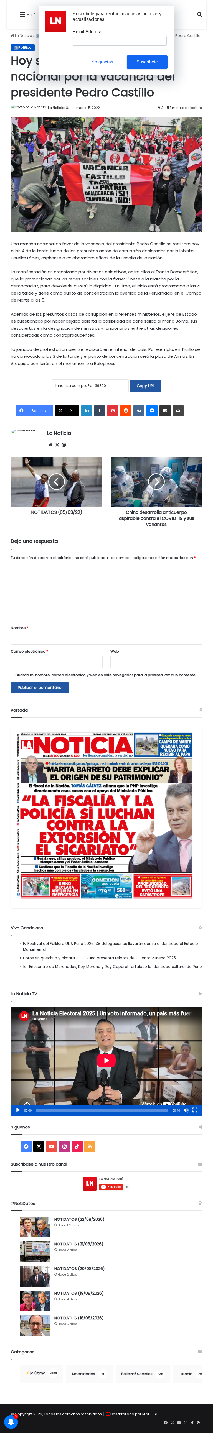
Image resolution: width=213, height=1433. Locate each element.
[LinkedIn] (86, 410)
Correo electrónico (29, 651)
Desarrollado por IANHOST (134, 1414)
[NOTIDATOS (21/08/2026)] (35, 1251)
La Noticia (23, 35)
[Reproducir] (18, 1110)
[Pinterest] (112, 410)
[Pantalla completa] (195, 1110)
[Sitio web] (50, 445)
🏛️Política (23, 47)
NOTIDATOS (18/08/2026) (79, 1318)
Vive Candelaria (27, 928)
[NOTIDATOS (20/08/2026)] (35, 1276)
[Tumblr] (99, 410)
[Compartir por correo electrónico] (165, 410)
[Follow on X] (67, 107)
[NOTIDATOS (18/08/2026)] (35, 1325)
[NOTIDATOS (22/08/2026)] (35, 1227)
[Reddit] (125, 410)
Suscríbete (147, 62)
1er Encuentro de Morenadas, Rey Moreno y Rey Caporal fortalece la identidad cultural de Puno (112, 966)
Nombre (19, 627)
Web (114, 651)
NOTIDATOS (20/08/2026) (79, 1268)
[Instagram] (63, 445)
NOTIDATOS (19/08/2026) (79, 1293)
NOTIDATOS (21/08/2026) (78, 1244)
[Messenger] (152, 410)
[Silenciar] (186, 1110)
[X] (57, 445)
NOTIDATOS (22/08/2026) (79, 1219)
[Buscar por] (199, 16)
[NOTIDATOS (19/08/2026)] (35, 1301)
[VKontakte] (138, 410)
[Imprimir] (178, 410)
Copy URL (145, 386)
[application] (106, 1061)
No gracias (102, 62)
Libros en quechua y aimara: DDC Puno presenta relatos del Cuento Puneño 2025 (99, 958)
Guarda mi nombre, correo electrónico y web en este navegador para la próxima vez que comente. (105, 675)
